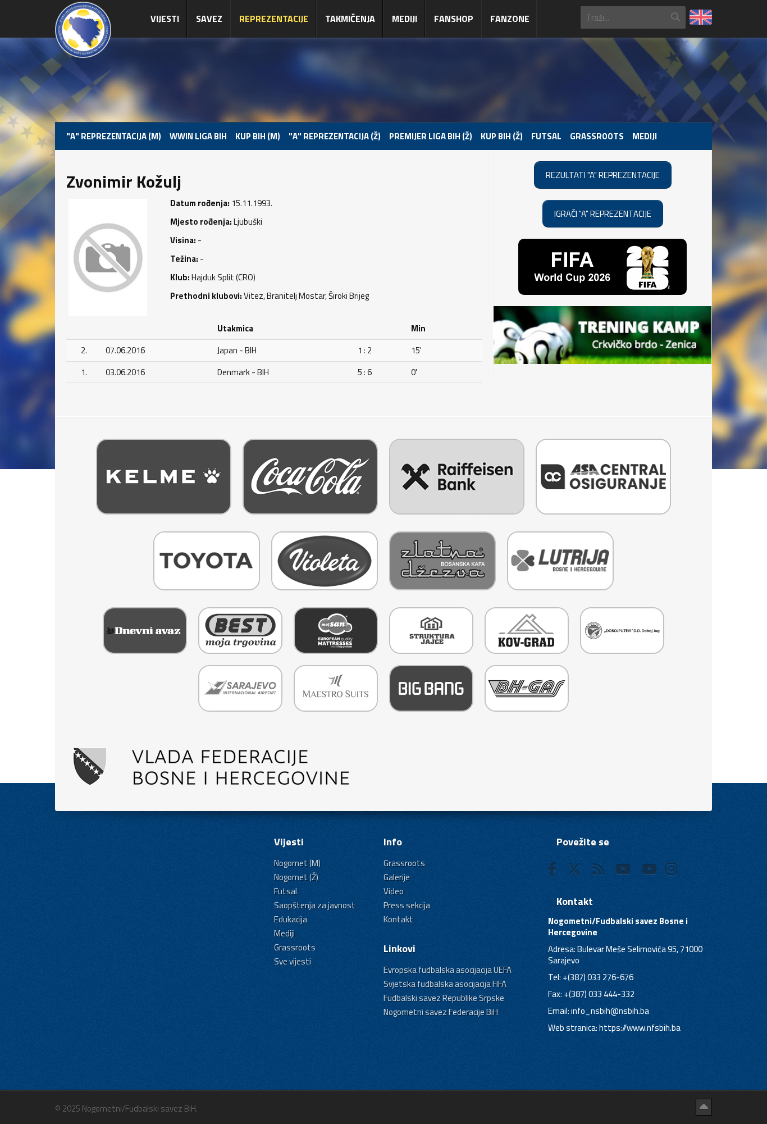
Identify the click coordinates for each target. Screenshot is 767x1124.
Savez (209, 18)
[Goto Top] (704, 1107)
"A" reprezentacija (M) (113, 136)
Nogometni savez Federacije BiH (440, 1011)
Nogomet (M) (297, 863)
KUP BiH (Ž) (502, 136)
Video (393, 891)
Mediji (404, 18)
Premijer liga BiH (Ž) (430, 136)
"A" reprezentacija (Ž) (335, 136)
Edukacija (290, 919)
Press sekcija (406, 905)
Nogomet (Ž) (296, 877)
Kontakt (398, 919)
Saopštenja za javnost (314, 905)
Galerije (396, 877)
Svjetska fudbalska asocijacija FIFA (444, 983)
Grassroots (597, 136)
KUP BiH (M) (257, 136)
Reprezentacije (273, 18)
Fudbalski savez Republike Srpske (443, 997)
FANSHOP (453, 18)
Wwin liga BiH (198, 136)
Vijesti (164, 18)
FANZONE (509, 18)
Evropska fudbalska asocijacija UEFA (447, 969)
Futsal (546, 136)
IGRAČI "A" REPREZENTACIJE (602, 213)
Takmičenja (350, 18)
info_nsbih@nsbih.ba (610, 1010)
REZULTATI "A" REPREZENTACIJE (603, 175)
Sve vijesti (292, 961)
